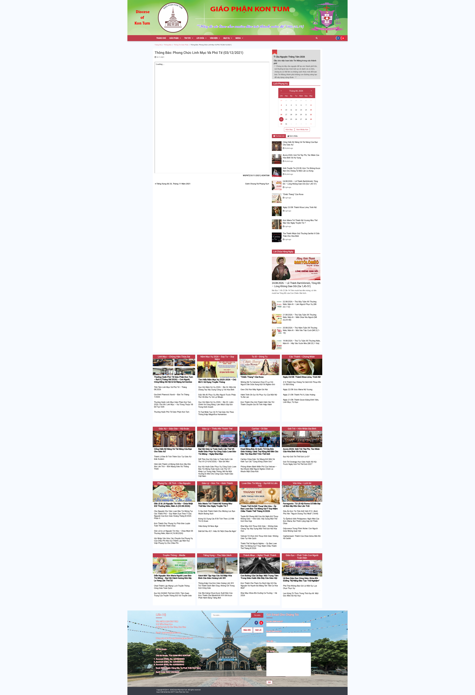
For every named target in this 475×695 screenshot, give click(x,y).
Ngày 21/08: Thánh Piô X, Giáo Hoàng (299, 395)
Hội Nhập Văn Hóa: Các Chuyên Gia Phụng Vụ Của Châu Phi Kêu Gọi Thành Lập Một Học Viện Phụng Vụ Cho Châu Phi (173, 540)
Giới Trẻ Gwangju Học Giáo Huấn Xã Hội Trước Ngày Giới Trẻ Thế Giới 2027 (300, 463)
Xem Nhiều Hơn (302, 130)
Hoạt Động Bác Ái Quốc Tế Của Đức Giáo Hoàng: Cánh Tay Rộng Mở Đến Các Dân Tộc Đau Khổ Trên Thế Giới (259, 451)
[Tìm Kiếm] (316, 38)
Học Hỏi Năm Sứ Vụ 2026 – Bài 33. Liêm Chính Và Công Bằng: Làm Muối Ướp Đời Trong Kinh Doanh (215, 404)
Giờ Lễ (258, 630)
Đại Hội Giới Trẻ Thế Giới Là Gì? (296, 456)
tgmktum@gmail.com (171, 633)
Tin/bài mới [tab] (279, 136)
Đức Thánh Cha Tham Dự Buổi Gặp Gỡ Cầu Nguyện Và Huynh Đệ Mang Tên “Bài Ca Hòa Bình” (259, 585)
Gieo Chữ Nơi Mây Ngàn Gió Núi (254, 389)
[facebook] (338, 38)
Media (238, 38)
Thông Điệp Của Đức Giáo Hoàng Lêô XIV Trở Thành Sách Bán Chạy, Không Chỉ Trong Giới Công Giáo (216, 585)
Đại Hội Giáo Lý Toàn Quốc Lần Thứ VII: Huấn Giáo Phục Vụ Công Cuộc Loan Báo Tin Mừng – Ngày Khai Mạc (217, 451)
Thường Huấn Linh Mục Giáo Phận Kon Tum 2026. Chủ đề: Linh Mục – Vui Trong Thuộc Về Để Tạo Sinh (173, 404)
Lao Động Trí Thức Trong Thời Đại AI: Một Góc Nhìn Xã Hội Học (300, 594)
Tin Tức (187, 38)
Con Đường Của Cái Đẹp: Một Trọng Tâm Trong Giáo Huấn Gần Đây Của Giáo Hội (259, 576)
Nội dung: (270, 651)
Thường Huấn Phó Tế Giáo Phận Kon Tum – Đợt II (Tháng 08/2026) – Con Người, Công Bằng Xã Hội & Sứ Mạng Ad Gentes (173, 379)
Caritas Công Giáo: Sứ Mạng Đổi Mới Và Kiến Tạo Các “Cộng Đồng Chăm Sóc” (258, 460)
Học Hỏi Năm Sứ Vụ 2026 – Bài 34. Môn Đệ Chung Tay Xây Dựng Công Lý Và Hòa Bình (217, 388)
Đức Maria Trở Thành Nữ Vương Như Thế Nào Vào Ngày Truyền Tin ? (300, 221)
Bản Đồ (247, 630)
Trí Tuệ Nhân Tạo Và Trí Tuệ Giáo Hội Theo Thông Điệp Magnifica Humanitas (216, 413)
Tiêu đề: (269, 641)
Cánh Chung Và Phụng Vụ (256, 184)
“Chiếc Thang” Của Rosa (293, 194)
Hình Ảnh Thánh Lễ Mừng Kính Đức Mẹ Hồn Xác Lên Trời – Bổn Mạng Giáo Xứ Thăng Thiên (172, 466)
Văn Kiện (214, 38)
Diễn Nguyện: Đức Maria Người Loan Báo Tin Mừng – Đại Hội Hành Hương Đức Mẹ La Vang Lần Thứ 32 (172, 578)
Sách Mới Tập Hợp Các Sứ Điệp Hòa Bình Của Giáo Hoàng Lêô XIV (215, 576)
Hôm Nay (289, 130)
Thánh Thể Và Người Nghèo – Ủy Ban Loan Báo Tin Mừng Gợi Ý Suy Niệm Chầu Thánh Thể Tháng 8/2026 (259, 545)
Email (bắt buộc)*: (274, 631)
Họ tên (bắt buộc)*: (274, 621)
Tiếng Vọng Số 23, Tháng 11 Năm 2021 (173, 184)
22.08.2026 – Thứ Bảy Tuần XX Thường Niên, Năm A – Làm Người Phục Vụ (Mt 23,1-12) (299, 304)
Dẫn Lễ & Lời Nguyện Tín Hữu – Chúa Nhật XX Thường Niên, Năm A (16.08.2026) (173, 532)
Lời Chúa (200, 38)
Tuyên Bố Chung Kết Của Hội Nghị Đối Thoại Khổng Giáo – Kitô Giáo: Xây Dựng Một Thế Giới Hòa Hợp (259, 518)
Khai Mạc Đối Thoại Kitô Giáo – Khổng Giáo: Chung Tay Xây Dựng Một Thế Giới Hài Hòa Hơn (259, 528)
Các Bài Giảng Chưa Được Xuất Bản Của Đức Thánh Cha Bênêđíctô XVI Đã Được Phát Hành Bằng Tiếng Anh (215, 595)
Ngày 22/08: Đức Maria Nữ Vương (297, 389)
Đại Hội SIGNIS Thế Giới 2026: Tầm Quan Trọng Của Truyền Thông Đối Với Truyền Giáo (173, 594)
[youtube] (343, 38)
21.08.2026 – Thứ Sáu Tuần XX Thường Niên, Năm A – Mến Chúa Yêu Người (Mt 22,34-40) (300, 317)
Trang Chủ (161, 38)
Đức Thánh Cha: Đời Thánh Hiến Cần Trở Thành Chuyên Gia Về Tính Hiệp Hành (257, 403)
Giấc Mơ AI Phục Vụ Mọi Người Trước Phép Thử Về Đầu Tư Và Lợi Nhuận (217, 396)
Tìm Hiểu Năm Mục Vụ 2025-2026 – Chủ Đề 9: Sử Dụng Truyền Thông (217, 380)
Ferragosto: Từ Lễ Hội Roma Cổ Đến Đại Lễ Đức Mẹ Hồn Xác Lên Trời (301, 504)
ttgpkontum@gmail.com (182, 638)
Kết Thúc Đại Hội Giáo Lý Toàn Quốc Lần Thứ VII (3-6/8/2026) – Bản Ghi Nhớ (215, 460)
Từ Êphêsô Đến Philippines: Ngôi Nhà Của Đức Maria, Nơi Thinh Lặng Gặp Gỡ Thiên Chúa (301, 521)
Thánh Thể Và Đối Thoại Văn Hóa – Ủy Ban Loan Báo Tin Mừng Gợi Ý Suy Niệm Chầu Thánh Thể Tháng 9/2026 (259, 508)
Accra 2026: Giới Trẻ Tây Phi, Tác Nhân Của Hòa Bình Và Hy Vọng (301, 450)
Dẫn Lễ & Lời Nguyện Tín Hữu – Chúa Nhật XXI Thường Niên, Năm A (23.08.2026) (173, 504)
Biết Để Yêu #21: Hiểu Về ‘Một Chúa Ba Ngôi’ (217, 531)
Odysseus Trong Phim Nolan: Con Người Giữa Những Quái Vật (300, 529)
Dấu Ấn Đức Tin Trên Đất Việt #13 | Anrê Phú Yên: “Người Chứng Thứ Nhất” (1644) (300, 512)
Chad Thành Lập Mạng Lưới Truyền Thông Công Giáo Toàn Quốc (172, 587)
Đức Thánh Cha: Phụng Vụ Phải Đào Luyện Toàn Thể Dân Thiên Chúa (172, 524)
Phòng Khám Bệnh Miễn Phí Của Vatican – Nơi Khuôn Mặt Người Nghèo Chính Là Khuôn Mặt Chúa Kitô (259, 468)
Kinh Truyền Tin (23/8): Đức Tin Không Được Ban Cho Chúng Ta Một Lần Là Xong (301, 169)
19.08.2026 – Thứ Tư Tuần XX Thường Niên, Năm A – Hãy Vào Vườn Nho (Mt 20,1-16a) (301, 342)
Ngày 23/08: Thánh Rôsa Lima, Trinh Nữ (300, 207)
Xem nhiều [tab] (293, 136)
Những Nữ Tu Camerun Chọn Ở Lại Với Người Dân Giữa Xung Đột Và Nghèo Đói (258, 383)
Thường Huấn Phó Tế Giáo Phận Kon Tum (171, 412)
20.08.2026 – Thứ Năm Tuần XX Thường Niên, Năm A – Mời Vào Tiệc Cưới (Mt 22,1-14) (301, 330)
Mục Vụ (226, 38)
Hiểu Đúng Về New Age (208, 526)
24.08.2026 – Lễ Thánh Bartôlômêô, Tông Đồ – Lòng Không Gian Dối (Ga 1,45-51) (300, 182)
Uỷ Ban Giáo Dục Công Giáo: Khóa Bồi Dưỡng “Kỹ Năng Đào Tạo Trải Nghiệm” (301, 579)
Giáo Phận (173, 38)
